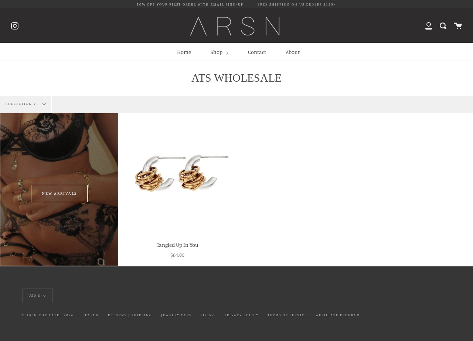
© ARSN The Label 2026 (48, 315)
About (293, 52)
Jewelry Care (176, 315)
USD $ (34, 295)
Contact (257, 52)
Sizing (208, 315)
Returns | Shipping (130, 315)
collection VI (23, 104)
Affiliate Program (338, 315)
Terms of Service (287, 315)
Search (91, 315)
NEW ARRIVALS (59, 193)
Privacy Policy (241, 315)
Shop (217, 52)
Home (184, 52)
